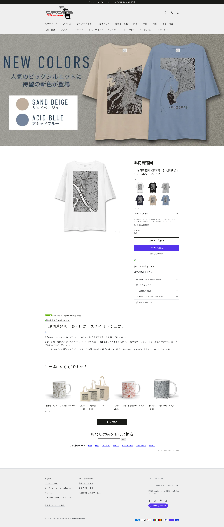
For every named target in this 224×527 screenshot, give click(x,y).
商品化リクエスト (86, 483)
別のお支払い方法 (156, 254)
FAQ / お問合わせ (86, 479)
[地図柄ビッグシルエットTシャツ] (57, 320)
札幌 (90, 445)
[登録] (178, 485)
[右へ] (122, 232)
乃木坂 (116, 445)
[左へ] (116, 232)
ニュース (48, 493)
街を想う (48, 479)
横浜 (97, 445)
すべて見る (112, 422)
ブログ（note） (51, 483)
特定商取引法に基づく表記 (90, 493)
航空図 (152, 445)
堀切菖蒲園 (57, 315)
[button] (165, 12)
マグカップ (141, 445)
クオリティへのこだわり (55, 505)
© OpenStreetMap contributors (168, 450)
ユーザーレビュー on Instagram (58, 488)
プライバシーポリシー (88, 488)
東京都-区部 (75, 315)
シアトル (106, 445)
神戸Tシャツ (127, 445)
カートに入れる (156, 240)
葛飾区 (66, 315)
